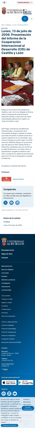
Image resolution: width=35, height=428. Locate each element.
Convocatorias (5, 295)
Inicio (2, 25)
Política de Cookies (9, 425)
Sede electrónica (6, 266)
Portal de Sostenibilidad (8, 328)
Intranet (4, 258)
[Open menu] (32, 19)
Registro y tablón (6, 302)
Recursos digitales (7, 269)
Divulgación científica (7, 339)
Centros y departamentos (9, 322)
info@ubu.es (5, 366)
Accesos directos (23, 2)
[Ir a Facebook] (11, 203)
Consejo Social (5, 309)
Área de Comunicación (8, 316)
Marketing (26, 402)
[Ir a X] (5, 203)
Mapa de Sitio (6, 254)
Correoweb (5, 273)
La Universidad (6, 290)
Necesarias (27, 404)
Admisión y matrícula (8, 280)
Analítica (26, 399)
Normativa (4, 313)
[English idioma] (4, 2)
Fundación (4, 306)
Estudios (4, 276)
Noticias (8, 25)
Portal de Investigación (8, 335)
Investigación (5, 283)
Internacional (5, 286)
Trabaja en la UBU (6, 299)
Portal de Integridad (7, 325)
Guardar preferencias (28, 408)
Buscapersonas (7, 250)
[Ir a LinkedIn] (17, 203)
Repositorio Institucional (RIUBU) (11, 342)
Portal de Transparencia (8, 332)
